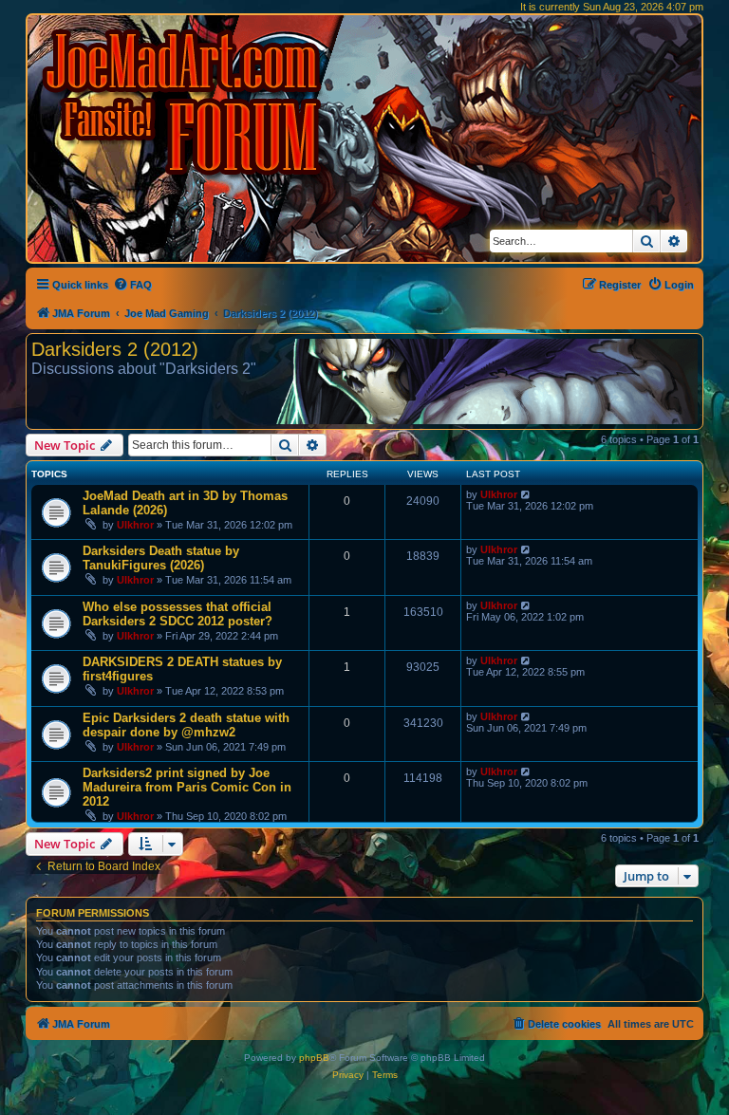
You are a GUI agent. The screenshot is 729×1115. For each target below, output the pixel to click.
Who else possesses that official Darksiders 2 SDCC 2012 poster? (177, 614)
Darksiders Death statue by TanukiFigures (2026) (161, 558)
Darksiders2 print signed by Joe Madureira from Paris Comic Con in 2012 (187, 787)
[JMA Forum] (185, 102)
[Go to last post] (526, 494)
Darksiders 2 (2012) (114, 349)
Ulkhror (135, 524)
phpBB (314, 1057)
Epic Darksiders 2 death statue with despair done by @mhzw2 (186, 725)
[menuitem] (132, 284)
